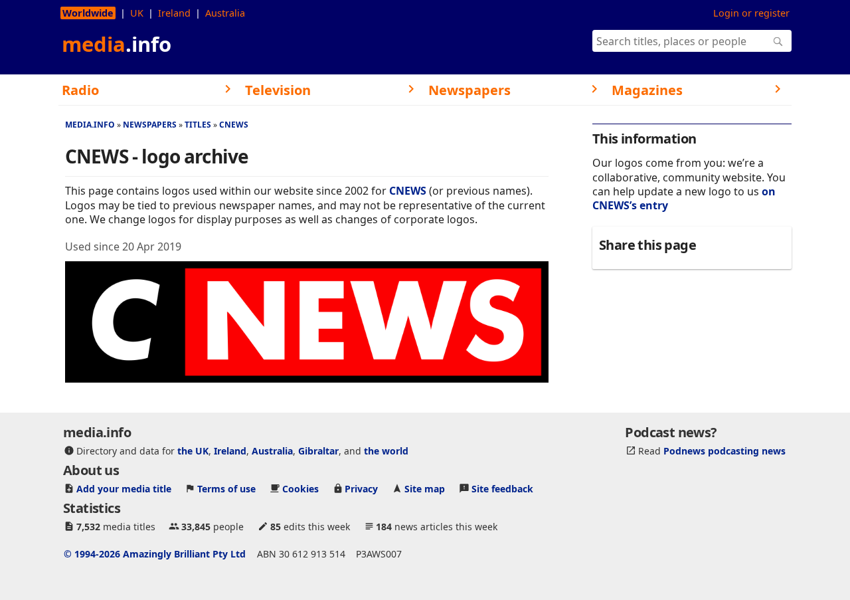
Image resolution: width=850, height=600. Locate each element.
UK (136, 13)
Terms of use (226, 488)
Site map (424, 488)
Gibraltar (318, 451)
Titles (198, 124)
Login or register (751, 13)
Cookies (300, 488)
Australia (225, 13)
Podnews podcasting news (724, 451)
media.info (90, 124)
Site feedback (502, 488)
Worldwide (88, 13)
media (116, 44)
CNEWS (233, 124)
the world (386, 451)
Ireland (174, 13)
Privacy (361, 488)
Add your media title (123, 488)
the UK (193, 451)
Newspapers (150, 124)
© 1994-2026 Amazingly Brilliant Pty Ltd (155, 554)
